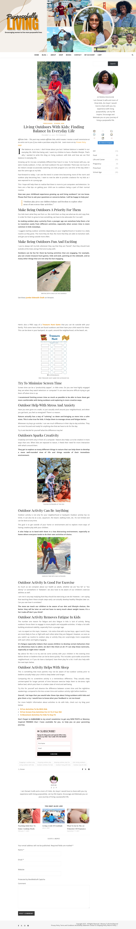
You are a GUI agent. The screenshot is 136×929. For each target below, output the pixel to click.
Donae (22, 769)
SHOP (61, 55)
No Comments (61, 135)
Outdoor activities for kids (45, 765)
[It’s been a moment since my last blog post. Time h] (111, 135)
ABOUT (53, 55)
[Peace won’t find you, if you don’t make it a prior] (111, 131)
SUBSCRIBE (53, 754)
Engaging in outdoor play (27, 762)
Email (21, 860)
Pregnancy (97, 164)
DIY (94, 151)
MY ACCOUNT (89, 55)
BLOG (44, 55)
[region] (68, 923)
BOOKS (68, 55)
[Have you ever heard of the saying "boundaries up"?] (94, 138)
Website (21, 869)
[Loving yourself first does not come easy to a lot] (94, 135)
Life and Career (99, 159)
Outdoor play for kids (80, 765)
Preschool (48, 123)
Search (113, 64)
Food (95, 155)
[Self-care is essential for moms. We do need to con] (111, 138)
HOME (36, 55)
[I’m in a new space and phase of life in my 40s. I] (103, 135)
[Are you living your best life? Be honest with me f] (103, 131)
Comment (22, 883)
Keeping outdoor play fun (62, 762)
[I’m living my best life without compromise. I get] (94, 131)
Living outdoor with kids (26, 765)
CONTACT (78, 55)
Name (21, 850)
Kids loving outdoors (79, 762)
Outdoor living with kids (63, 765)
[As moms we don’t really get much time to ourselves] (103, 138)
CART (100, 55)
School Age (59, 123)
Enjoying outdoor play (44, 762)
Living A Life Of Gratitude (52, 826)
